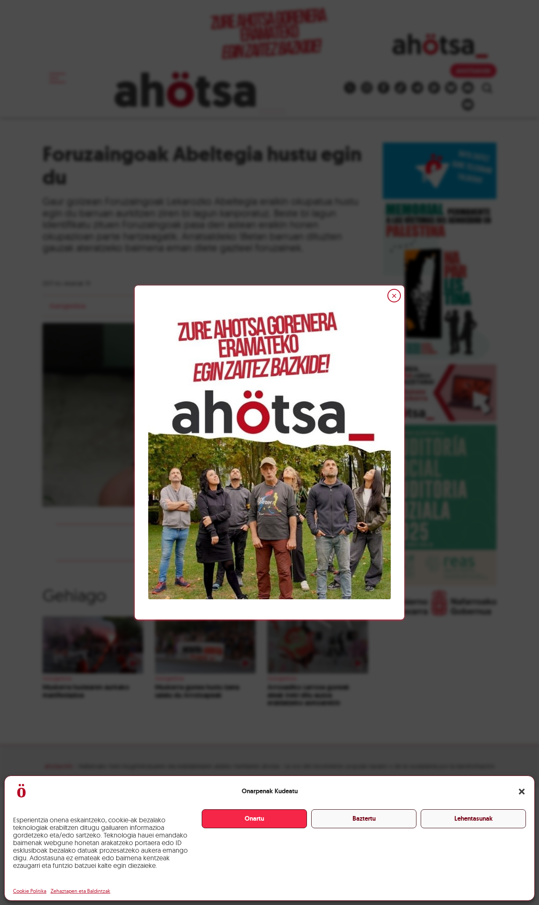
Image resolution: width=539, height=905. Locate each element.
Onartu (254, 818)
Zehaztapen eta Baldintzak (80, 891)
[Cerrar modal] (394, 295)
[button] (522, 791)
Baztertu (364, 818)
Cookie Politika (29, 891)
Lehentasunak (473, 818)
